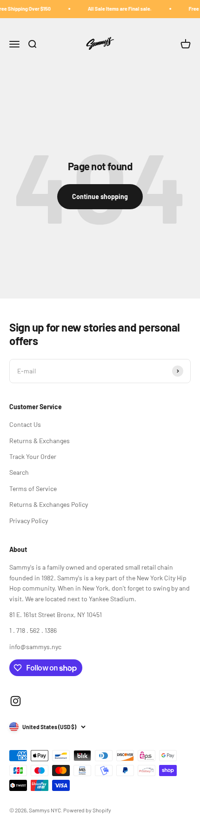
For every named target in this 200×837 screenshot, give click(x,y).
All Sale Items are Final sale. (117, 9)
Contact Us (25, 424)
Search (19, 472)
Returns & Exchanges (39, 441)
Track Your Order (32, 456)
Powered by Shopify (87, 810)
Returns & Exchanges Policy (48, 504)
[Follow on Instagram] (15, 701)
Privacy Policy (28, 521)
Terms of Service (33, 488)
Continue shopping (100, 196)
